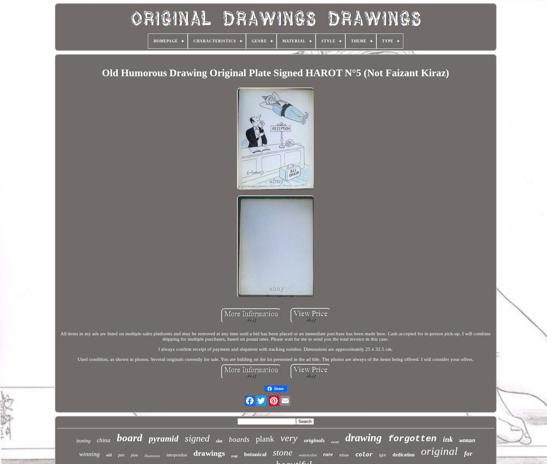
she (219, 440)
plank (265, 438)
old (109, 455)
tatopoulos (177, 454)
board (129, 437)
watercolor (308, 455)
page (234, 456)
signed (197, 438)
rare (328, 454)
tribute (344, 455)
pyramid (164, 438)
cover (335, 442)
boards (239, 439)
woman (467, 441)
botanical (255, 454)
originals (314, 440)
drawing (363, 437)
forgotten (412, 439)
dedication (404, 454)
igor (382, 455)
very (289, 437)
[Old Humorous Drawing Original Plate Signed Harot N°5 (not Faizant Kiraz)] (276, 140)
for (468, 453)
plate (134, 455)
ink (448, 439)
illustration (152, 456)
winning (89, 453)
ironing (83, 440)
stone (282, 452)
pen (121, 455)
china (103, 440)
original (439, 451)
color (364, 454)
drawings (209, 453)
